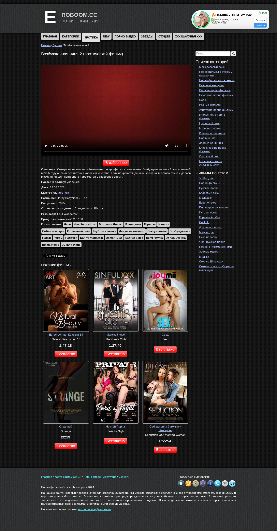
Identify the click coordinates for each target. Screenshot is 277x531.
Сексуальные (157, 231)
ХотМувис (109, 476)
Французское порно (212, 241)
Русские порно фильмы (215, 90)
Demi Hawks (154, 237)
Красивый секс (209, 192)
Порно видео (125, 36)
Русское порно (209, 188)
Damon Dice (114, 237)
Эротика (91, 37)
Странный (66, 426)
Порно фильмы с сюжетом (217, 80)
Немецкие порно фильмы (216, 95)
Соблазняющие (53, 231)
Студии (164, 36)
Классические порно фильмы (212, 149)
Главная (46, 476)
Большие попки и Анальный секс (210, 163)
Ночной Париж (115, 426)
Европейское (207, 202)
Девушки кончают (132, 231)
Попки (46, 237)
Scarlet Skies (134, 237)
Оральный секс (209, 156)
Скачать (124, 476)
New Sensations (85, 224)
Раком (58, 237)
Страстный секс (78, 231)
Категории (70, 36)
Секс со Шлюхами (211, 261)
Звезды (147, 36)
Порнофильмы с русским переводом (216, 73)
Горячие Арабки (209, 217)
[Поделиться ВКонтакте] (181, 483)
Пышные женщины (211, 85)
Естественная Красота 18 (66, 334)
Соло (202, 99)
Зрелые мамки (209, 251)
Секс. (165, 334)
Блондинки (133, 224)
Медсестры (206, 232)
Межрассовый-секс (211, 66)
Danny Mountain (91, 237)
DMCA (77, 476)
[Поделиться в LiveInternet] (232, 483)
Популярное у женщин (214, 207)
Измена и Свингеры (212, 133)
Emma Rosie (50, 244)
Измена (163, 224)
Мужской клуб (115, 334)
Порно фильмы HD (211, 182)
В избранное (116, 163)
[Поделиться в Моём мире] (203, 483)
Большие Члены (110, 224)
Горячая (150, 224)
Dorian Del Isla (176, 237)
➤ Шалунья (206, 178)
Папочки (71, 237)
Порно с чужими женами (215, 246)
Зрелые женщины (211, 142)
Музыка (204, 256)
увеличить (73, 181)
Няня (67, 224)
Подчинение (207, 138)
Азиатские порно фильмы (216, 109)
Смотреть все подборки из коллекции (216, 268)
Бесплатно (66, 354)
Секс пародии (208, 237)
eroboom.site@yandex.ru (94, 509)
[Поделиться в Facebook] (210, 483)
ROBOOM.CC (79, 15)
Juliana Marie (71, 244)
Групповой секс (209, 123)
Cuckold (204, 222)
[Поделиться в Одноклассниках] (188, 483)
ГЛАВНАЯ (50, 36)
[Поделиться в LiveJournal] (225, 483)
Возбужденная (180, 231)
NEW (106, 36)
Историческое (208, 212)
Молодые (205, 197)
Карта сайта (63, 476)
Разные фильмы (210, 104)
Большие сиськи (210, 128)
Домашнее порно (210, 227)
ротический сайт (80, 20)
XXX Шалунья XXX (188, 36)
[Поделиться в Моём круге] (195, 483)
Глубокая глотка (104, 231)
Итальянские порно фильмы (212, 116)
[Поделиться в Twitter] (217, 483)
